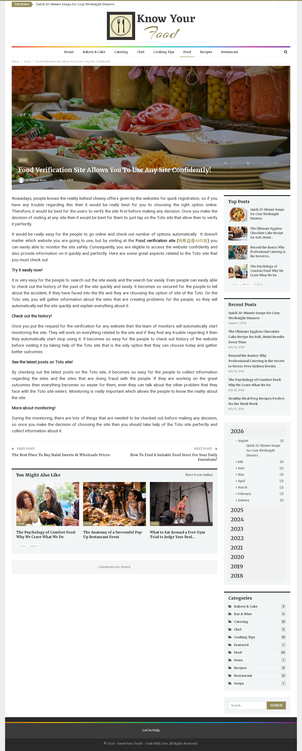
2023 (237, 528)
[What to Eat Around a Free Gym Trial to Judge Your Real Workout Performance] (181, 504)
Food (187, 52)
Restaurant (229, 52)
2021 (237, 547)
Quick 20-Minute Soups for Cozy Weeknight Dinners (75, 4)
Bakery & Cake (94, 52)
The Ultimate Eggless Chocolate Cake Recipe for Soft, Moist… (266, 233)
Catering (121, 52)
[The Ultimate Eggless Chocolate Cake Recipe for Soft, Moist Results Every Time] (237, 234)
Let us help (151, 730)
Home (69, 52)
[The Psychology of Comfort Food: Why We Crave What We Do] (47, 504)
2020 (237, 556)
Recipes (206, 52)
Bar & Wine (243, 614)
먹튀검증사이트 (193, 240)
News (238, 660)
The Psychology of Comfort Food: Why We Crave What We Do (266, 271)
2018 (237, 575)
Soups (239, 683)
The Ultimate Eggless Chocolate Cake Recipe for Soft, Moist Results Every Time (256, 337)
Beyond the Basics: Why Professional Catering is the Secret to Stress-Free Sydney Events (256, 361)
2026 (237, 431)
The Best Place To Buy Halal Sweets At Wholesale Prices (61, 455)
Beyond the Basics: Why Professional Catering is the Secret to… (267, 252)
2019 (237, 566)
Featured (241, 645)
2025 (237, 510)
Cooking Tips (163, 52)
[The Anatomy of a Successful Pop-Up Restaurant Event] (114, 504)
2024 (237, 519)
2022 (237, 538)
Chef (140, 52)
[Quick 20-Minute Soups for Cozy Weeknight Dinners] (237, 215)
